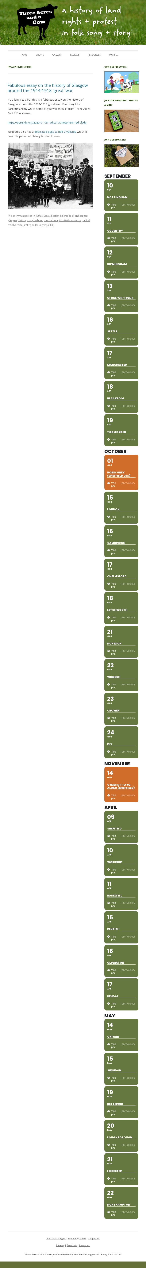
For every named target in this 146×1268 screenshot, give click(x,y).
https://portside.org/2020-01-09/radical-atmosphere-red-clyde (47, 122)
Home (24, 54)
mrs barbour (51, 220)
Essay (47, 215)
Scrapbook (68, 215)
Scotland (56, 215)
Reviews (74, 54)
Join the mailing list (56, 1238)
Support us (94, 1238)
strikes (27, 225)
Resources (94, 54)
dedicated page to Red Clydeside (55, 131)
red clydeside (15, 225)
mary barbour (35, 220)
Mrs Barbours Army (70, 220)
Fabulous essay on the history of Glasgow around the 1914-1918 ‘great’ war (48, 87)
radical (86, 220)
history (22, 220)
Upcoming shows (77, 1238)
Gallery (57, 54)
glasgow (12, 220)
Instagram (84, 1245)
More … (113, 54)
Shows (40, 54)
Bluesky (60, 1245)
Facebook (72, 1245)
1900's (39, 215)
